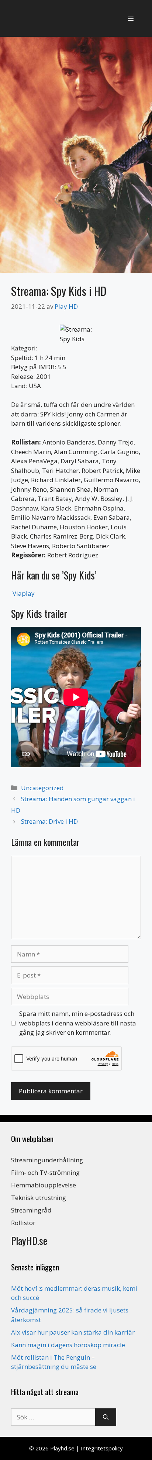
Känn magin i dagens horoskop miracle (68, 1344)
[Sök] (105, 1417)
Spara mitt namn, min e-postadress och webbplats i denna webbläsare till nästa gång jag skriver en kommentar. (77, 1023)
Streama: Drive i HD (49, 821)
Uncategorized (42, 787)
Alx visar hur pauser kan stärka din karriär (73, 1332)
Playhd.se (62, 1448)
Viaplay (24, 593)
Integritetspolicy (102, 1448)
